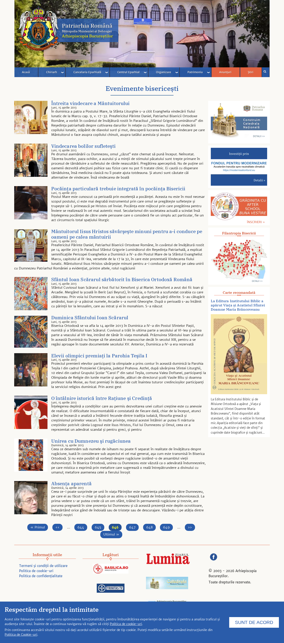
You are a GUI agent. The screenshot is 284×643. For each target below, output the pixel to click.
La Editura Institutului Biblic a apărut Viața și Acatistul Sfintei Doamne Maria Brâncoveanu (238, 305)
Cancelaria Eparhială (87, 72)
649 (168, 527)
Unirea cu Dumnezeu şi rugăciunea (91, 441)
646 (117, 527)
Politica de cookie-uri (36, 571)
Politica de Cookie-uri (21, 635)
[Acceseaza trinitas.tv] (111, 589)
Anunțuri (225, 72)
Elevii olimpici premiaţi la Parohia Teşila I (99, 356)
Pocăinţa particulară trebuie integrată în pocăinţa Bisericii (118, 189)
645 (99, 527)
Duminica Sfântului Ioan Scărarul (89, 318)
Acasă (26, 72)
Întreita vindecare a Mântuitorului (90, 103)
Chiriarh (51, 72)
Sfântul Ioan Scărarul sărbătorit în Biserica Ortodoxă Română (122, 280)
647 (134, 527)
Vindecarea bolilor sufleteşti (83, 146)
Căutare (265, 72)
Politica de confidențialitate (40, 576)
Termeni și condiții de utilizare (43, 566)
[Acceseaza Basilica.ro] (111, 569)
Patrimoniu (195, 72)
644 (82, 527)
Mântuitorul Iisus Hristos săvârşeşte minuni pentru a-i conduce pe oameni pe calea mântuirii (126, 234)
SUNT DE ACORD (254, 622)
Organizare (163, 72)
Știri (250, 72)
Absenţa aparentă (71, 484)
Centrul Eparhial (128, 72)
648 (151, 527)
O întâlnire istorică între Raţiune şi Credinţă (101, 398)
